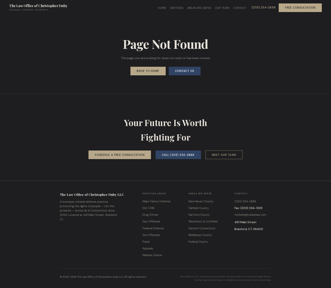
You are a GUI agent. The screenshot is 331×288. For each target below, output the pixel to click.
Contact (239, 8)
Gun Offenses (151, 221)
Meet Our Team (224, 155)
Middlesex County (200, 235)
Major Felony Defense (156, 201)
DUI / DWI (149, 208)
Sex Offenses (151, 235)
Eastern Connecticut (201, 228)
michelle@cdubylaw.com (250, 214)
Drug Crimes (150, 214)
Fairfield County (198, 208)
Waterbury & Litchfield (203, 221)
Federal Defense (153, 228)
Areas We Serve (199, 8)
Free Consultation (300, 7)
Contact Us (184, 71)
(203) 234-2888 (264, 7)
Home (162, 8)
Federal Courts (198, 241)
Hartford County (199, 214)
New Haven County (200, 201)
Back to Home (148, 71)
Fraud (146, 241)
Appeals (148, 248)
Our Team (222, 8)
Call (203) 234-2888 (178, 155)
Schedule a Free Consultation (119, 155)
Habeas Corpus (152, 255)
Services (177, 8)
